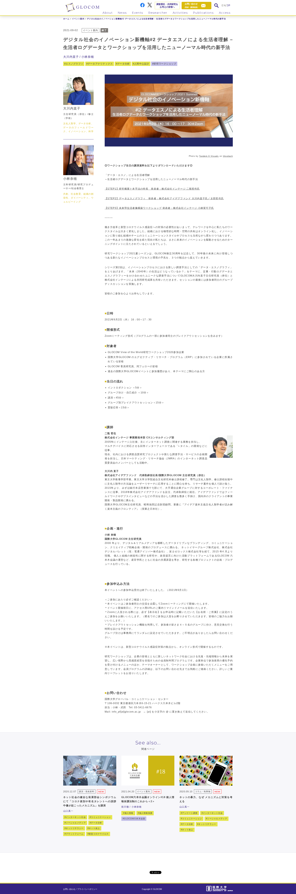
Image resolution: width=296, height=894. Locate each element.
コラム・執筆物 (202, 791)
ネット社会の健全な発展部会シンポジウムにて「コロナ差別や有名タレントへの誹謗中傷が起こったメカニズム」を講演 (89, 801)
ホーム (66, 19)
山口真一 (68, 811)
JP (228, 5)
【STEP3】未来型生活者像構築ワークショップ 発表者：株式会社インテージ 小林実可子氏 (159, 208)
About (108, 12)
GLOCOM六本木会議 (134, 818)
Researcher (157, 12)
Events (137, 12)
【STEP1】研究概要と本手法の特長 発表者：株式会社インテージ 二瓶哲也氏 (152, 188)
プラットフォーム (74, 834)
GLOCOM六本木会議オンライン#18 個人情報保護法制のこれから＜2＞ (147, 799)
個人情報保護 (145, 813)
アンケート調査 (189, 813)
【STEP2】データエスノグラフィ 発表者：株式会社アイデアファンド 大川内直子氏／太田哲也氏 (164, 198)
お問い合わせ (69, 889)
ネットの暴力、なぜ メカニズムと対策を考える (205, 799)
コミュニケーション (101, 817)
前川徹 (125, 806)
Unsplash (228, 156)
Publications (203, 12)
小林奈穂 (87, 56)
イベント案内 (78, 19)
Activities (180, 12)
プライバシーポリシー (87, 889)
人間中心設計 (141, 63)
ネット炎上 (94, 828)
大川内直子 (71, 56)
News (122, 12)
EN (224, 5)
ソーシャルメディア (76, 823)
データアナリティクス (100, 63)
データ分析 (123, 63)
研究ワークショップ (165, 63)
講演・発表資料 (86, 791)
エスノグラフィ (74, 63)
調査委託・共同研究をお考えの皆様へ (167, 5)
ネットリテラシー (74, 828)
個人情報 (129, 813)
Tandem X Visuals (209, 156)
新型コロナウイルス (99, 834)
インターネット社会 (76, 817)
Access (224, 12)
